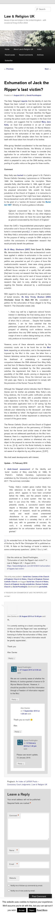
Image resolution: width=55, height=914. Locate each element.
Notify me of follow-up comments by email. (27, 885)
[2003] (36, 296)
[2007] (27, 249)
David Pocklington (34, 95)
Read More (42, 910)
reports (24, 101)
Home (7, 49)
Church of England (35, 579)
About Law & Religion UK (23, 49)
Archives (40, 55)
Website (12, 878)
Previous (9, 69)
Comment (14, 815)
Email (13, 864)
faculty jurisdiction (27, 584)
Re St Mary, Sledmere (14, 249)
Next (48, 69)
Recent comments (26, 55)
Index (39, 49)
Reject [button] (31, 910)
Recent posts (10, 55)
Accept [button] (22, 910)
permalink (43, 586)
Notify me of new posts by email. (23, 890)
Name (13, 850)
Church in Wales (20, 579)
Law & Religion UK (19, 16)
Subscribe (9, 60)
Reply (11, 658)
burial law (27, 576)
